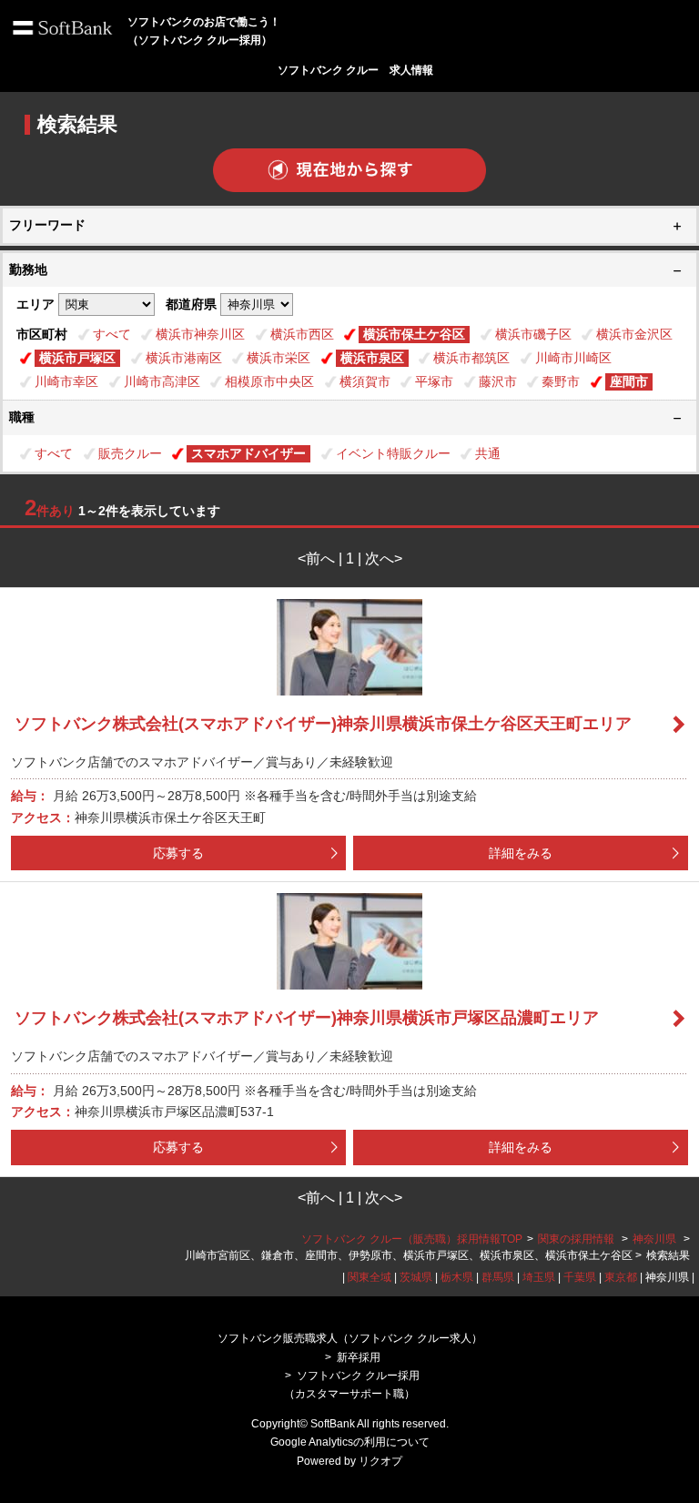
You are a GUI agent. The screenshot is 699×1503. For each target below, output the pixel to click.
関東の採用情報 (577, 1239)
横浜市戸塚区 (77, 357)
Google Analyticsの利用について (350, 1442)
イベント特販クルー (393, 453)
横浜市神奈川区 (200, 334)
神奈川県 (654, 1239)
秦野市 (561, 381)
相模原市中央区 (269, 381)
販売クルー (130, 453)
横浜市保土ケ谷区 (414, 334)
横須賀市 (364, 381)
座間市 (629, 381)
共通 (488, 453)
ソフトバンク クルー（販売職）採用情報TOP (411, 1239)
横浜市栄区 (278, 357)
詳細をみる (520, 853)
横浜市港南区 (184, 357)
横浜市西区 (302, 334)
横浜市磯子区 (533, 334)
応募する (178, 853)
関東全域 (369, 1277)
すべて (112, 334)
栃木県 (457, 1277)
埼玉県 (538, 1277)
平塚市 (434, 381)
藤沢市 (498, 381)
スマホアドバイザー (248, 453)
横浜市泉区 (372, 357)
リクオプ (380, 1461)
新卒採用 (358, 1357)
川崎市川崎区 (573, 357)
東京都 (620, 1277)
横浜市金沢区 (634, 334)
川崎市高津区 (162, 381)
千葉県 (579, 1277)
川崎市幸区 (66, 381)
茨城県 (416, 1277)
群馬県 (497, 1277)
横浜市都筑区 (471, 357)
